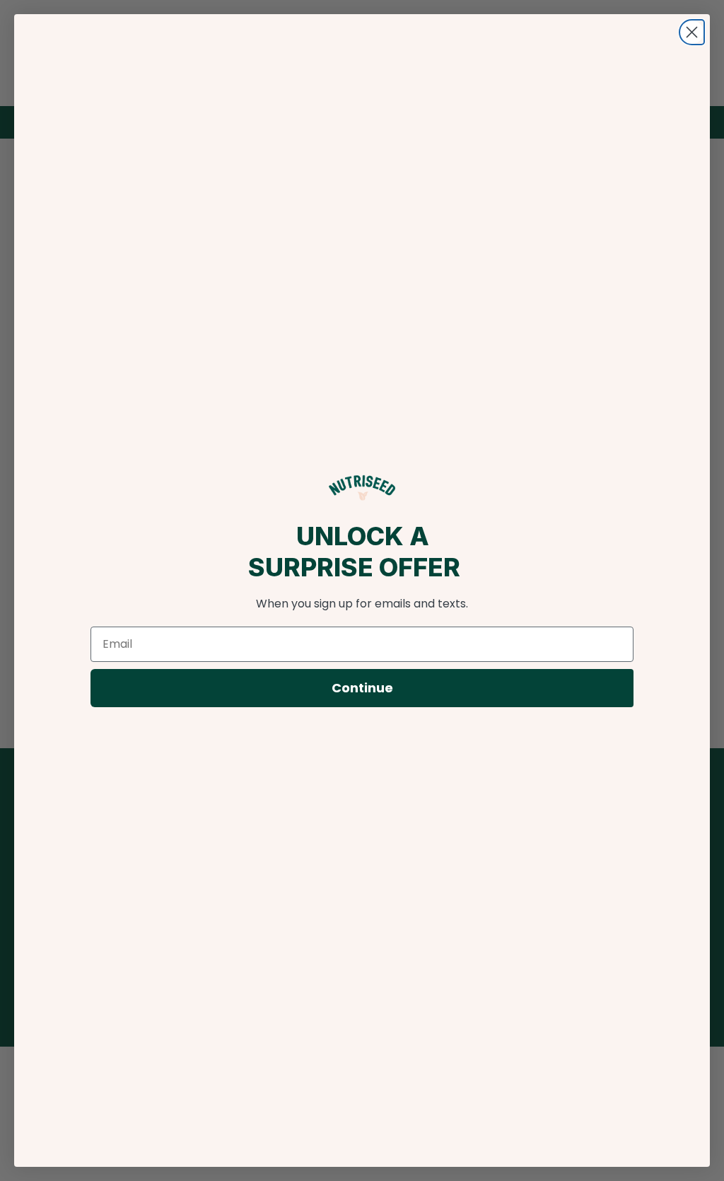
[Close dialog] (691, 32)
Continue (362, 688)
